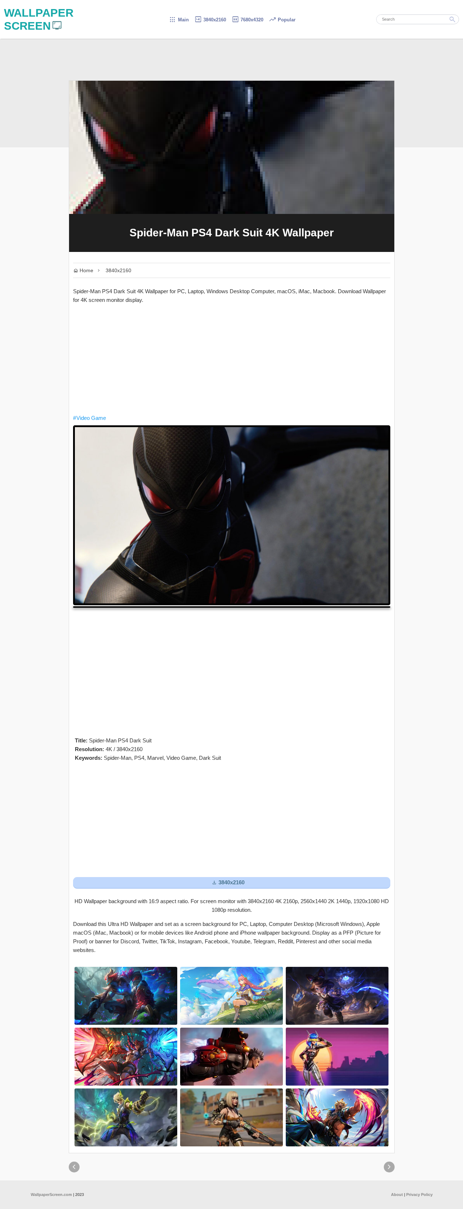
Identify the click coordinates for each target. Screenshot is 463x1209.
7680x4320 (247, 19)
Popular (282, 19)
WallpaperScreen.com (51, 1194)
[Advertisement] (231, 359)
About (397, 1194)
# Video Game (89, 418)
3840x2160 (210, 19)
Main (179, 19)
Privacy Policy (419, 1194)
